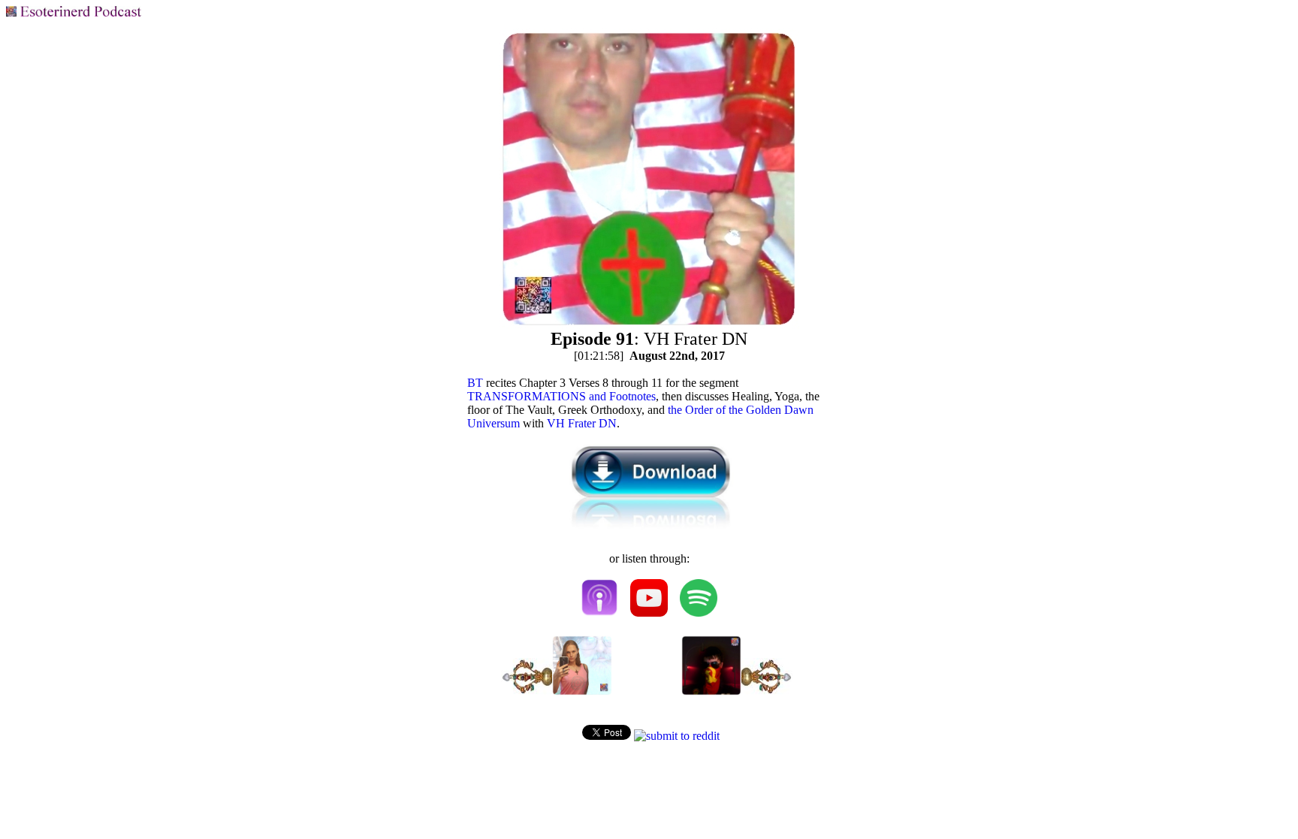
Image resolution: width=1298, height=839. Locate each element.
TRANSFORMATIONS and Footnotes (561, 396)
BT (475, 382)
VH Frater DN (582, 423)
